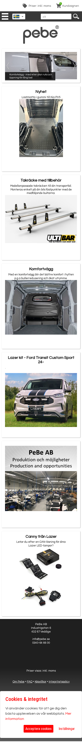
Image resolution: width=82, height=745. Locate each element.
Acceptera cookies (38, 729)
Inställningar (67, 729)
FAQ (29, 681)
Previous (8, 65)
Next (73, 65)
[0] (58, 6)
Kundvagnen (70, 5)
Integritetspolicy (59, 681)
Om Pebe (18, 681)
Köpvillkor (40, 681)
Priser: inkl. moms (40, 5)
